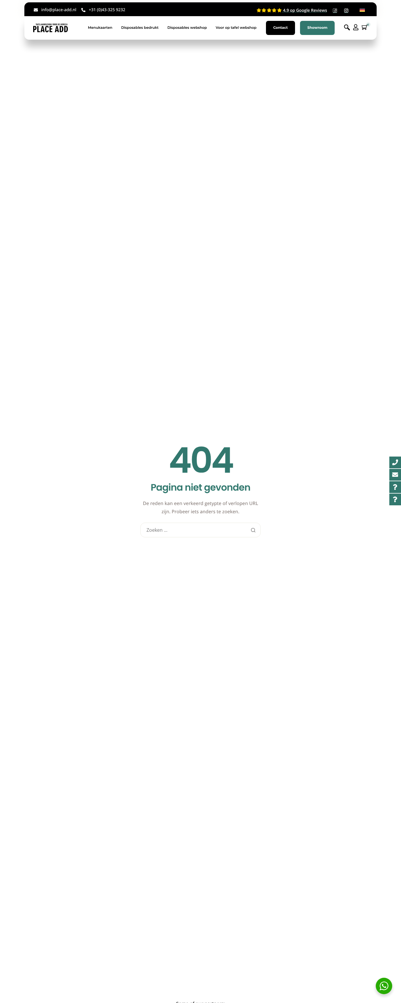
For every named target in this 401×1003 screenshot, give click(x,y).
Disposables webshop (187, 28)
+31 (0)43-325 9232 (107, 10)
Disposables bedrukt (140, 28)
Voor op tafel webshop (236, 28)
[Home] (50, 28)
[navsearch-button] (347, 28)
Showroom (317, 28)
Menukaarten (100, 28)
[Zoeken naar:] (200, 530)
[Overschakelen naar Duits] (362, 10)
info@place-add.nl (58, 10)
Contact (280, 28)
